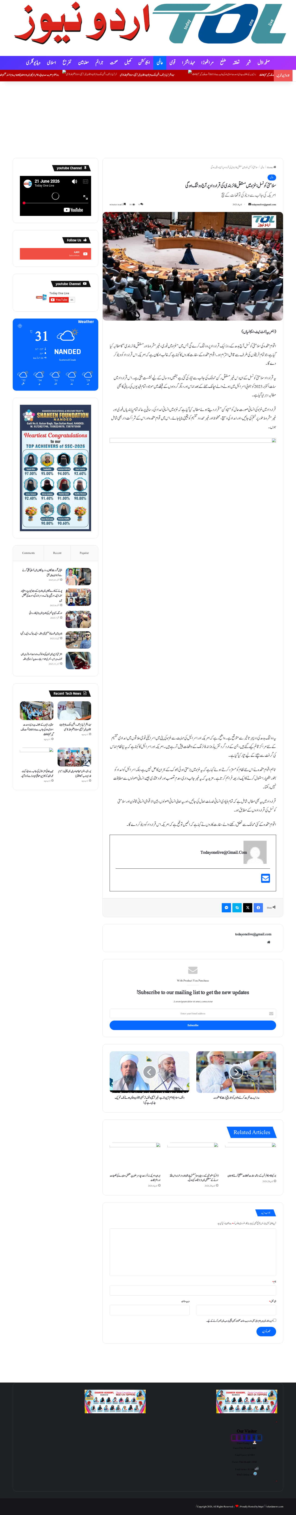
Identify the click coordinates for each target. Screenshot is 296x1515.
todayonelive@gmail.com (264, 204)
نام (274, 1281)
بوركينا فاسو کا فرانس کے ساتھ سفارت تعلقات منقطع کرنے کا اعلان (252, 1175)
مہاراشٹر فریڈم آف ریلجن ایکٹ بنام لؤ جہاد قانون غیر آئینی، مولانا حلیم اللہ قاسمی (203, 75)
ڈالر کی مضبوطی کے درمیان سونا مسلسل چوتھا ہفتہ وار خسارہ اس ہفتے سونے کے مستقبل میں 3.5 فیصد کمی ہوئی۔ (194, 1177)
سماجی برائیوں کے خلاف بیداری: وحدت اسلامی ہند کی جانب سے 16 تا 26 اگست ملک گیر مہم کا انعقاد (37, 729)
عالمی (160, 63)
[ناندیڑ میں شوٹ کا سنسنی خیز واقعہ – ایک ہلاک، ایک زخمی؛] (78, 640)
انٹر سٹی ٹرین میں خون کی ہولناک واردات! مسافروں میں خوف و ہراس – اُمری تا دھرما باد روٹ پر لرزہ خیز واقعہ (41, 656)
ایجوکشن (144, 63)
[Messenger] (226, 907)
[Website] (268, 942)
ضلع (223, 63)
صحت (114, 63)
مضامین (83, 63)
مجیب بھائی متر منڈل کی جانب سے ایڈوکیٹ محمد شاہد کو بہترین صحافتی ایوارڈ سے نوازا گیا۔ (37, 773)
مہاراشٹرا (188, 63)
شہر (248, 63)
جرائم (99, 63)
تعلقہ (236, 63)
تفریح (67, 63)
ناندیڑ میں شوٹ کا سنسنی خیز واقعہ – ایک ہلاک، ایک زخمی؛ (41, 633)
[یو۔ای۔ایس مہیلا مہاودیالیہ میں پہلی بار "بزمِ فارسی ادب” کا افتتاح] (74, 757)
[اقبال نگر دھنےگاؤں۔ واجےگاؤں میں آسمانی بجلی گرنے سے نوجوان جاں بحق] (78, 576)
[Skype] (237, 907)
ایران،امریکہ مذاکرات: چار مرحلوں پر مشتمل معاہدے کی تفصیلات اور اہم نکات (135, 1177)
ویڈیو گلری (33, 63)
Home (270, 167)
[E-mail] (265, 880)
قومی (173, 63)
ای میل (272, 1301)
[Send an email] (249, 204)
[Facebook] (258, 907)
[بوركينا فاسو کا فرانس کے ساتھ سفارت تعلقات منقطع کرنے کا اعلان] (250, 1157)
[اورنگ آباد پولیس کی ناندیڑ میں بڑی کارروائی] (78, 619)
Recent (57, 553)
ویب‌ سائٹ (185, 1301)
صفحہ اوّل (264, 63)
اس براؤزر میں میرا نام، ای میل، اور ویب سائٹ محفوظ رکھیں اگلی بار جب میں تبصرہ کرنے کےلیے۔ (239, 1321)
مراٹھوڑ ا (207, 63)
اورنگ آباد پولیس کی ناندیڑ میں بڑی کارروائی (45, 613)
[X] (247, 907)
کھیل (128, 63)
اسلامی (51, 63)
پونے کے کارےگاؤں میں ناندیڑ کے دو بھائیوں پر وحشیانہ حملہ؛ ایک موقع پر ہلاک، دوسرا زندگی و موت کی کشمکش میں (41, 596)
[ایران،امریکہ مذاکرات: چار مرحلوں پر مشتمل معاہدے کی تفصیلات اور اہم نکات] (135, 1157)
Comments (28, 553)
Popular (84, 553)
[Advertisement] (148, 118)
